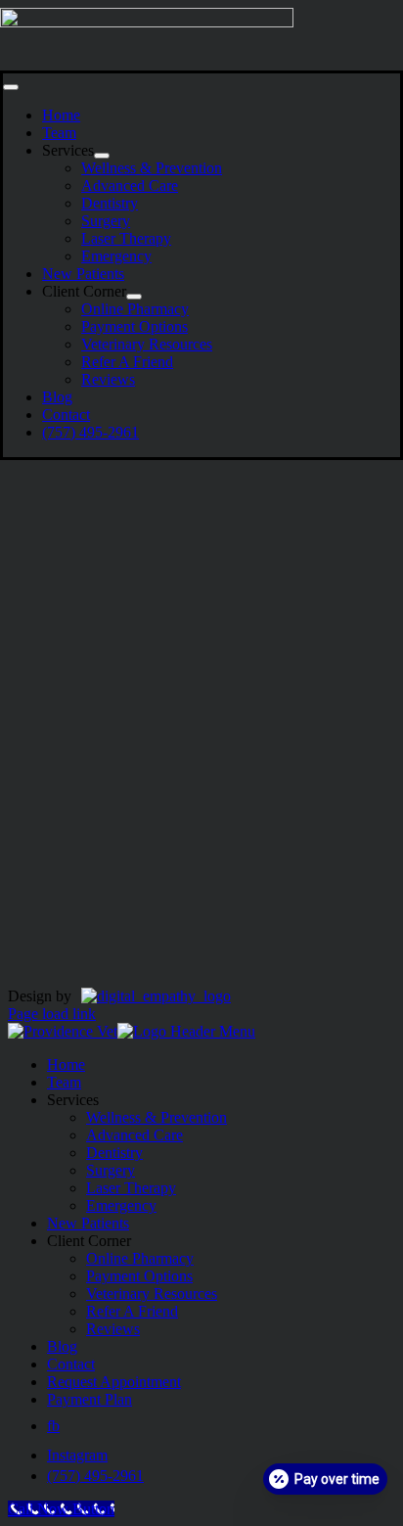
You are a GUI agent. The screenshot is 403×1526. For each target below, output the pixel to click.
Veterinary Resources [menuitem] (151, 1293)
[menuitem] (53, 1425)
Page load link (52, 1013)
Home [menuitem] (66, 1064)
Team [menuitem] (64, 1082)
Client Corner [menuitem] (89, 1240)
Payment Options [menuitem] (139, 1276)
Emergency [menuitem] (121, 1205)
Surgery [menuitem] (110, 1170)
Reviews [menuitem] (113, 1328)
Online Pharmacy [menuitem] (140, 1258)
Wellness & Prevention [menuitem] (156, 1117)
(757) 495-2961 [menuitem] (95, 1475)
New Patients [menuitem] (88, 1223)
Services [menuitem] (73, 1099)
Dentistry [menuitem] (114, 1152)
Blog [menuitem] (62, 1346)
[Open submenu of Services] (102, 156)
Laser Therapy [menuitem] (131, 1187)
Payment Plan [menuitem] (89, 1399)
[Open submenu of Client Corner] (134, 297)
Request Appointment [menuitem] (114, 1381)
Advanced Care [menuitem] (134, 1135)
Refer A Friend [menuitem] (132, 1311)
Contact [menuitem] (71, 1364)
